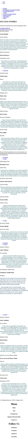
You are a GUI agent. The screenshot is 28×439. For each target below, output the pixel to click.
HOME (5, 8)
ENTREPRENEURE (8, 11)
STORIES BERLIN (5, 28)
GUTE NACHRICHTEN (9, 14)
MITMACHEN (7, 15)
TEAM (5, 12)
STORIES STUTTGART (6, 29)
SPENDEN (6, 17)
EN (4, 2)
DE (4, 3)
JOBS (4, 18)
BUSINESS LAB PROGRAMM (11, 10)
